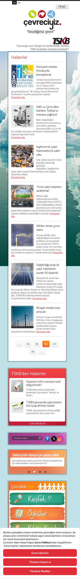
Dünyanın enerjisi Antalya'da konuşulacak (46, 70)
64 (28, 343)
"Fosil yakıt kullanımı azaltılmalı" (48, 189)
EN (19, 2)
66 (45, 343)
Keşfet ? (37, 500)
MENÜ (62, 7)
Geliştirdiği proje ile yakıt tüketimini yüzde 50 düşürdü (47, 269)
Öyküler (37, 515)
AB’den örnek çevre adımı (48, 228)
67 (54, 343)
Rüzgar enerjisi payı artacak (48, 309)
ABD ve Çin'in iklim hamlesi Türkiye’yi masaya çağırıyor (47, 110)
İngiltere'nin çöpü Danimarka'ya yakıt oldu (48, 150)
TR (14, 2)
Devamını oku (18, 97)
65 (37, 343)
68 (32, 351)
